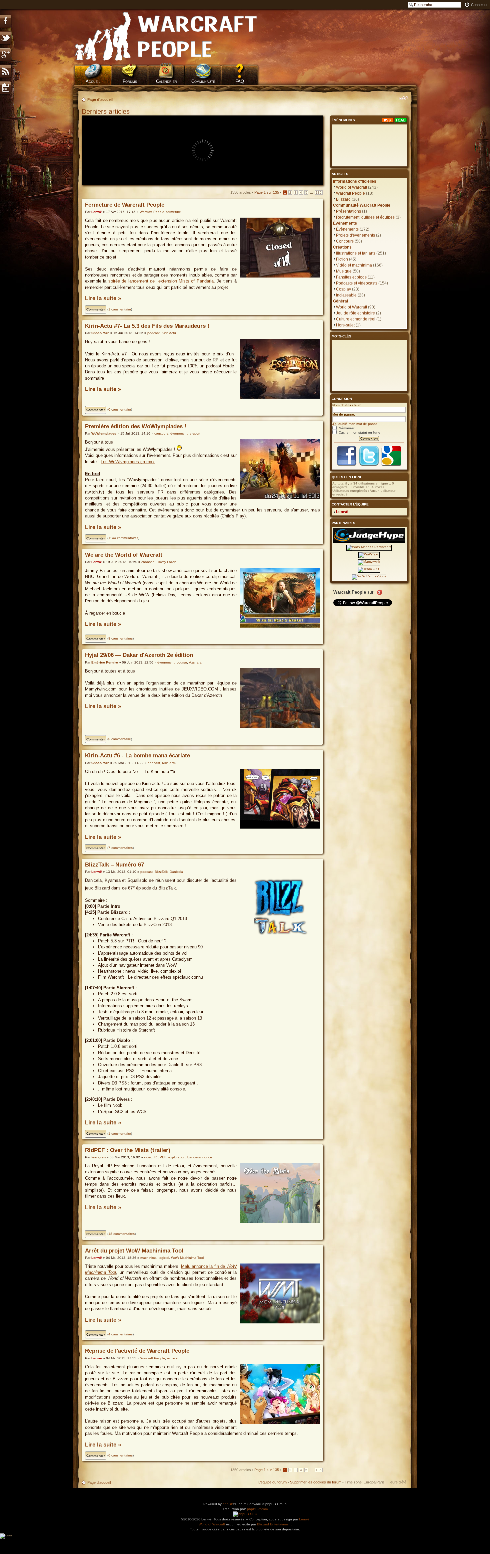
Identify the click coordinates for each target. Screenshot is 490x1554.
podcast (153, 333)
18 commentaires (121, 1234)
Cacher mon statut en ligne (359, 432)
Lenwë (96, 212)
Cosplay (343, 289)
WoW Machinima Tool (187, 1258)
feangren (98, 1157)
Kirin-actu (169, 763)
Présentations (348, 211)
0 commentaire (119, 409)
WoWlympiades (103, 433)
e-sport (195, 433)
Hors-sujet (345, 325)
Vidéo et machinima (354, 265)
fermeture (173, 212)
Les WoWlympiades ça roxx (128, 461)
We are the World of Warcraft (123, 555)
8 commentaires (120, 638)
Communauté (203, 81)
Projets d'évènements (355, 235)
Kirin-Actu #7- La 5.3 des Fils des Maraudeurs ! (147, 326)
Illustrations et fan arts (355, 253)
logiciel (164, 1258)
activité (172, 1358)
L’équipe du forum (272, 1482)
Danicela (176, 872)
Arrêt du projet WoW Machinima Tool (134, 1251)
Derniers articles (106, 111)
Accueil (93, 81)
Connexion (479, 5)
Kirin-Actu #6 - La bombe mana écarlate (137, 755)
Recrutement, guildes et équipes (365, 217)
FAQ (239, 81)
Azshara (195, 662)
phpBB (228, 1504)
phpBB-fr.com (257, 1509)
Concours (345, 241)
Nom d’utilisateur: (346, 405)
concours (161, 433)
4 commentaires (120, 1334)
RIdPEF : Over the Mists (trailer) (127, 1150)
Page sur (266, 192)
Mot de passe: (343, 414)
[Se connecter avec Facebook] (346, 465)
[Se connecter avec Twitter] (369, 465)
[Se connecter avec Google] (391, 465)
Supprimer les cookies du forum (315, 1482)
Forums (130, 81)
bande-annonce (199, 1157)
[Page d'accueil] (166, 37)
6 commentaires (120, 1455)
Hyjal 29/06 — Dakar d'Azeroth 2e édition (139, 655)
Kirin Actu (169, 333)
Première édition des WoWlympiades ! (135, 426)
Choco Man (100, 333)
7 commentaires (120, 848)
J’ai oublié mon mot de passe (354, 424)
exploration (176, 1157)
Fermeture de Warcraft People (124, 205)
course (182, 662)
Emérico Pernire (104, 662)
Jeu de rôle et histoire (355, 313)
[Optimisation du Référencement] (245, 1514)
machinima (148, 1258)
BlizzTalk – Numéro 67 (114, 865)
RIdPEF (160, 1157)
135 (319, 192)
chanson (148, 562)
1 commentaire (119, 309)
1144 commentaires (123, 538)
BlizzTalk (161, 872)
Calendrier (166, 81)
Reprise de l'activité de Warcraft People (137, 1351)
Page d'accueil (100, 99)
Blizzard (343, 199)
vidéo (148, 1157)
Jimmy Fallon (166, 562)
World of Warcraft (351, 187)
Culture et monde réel (355, 319)
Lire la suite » (103, 298)
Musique (344, 271)
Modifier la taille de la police (403, 98)
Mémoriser (346, 428)
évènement (179, 433)
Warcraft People (152, 212)
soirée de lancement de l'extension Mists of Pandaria (161, 281)
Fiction (342, 259)
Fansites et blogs (351, 277)
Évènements (347, 229)
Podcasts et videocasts (356, 283)
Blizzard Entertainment (274, 1524)
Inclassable (346, 295)
